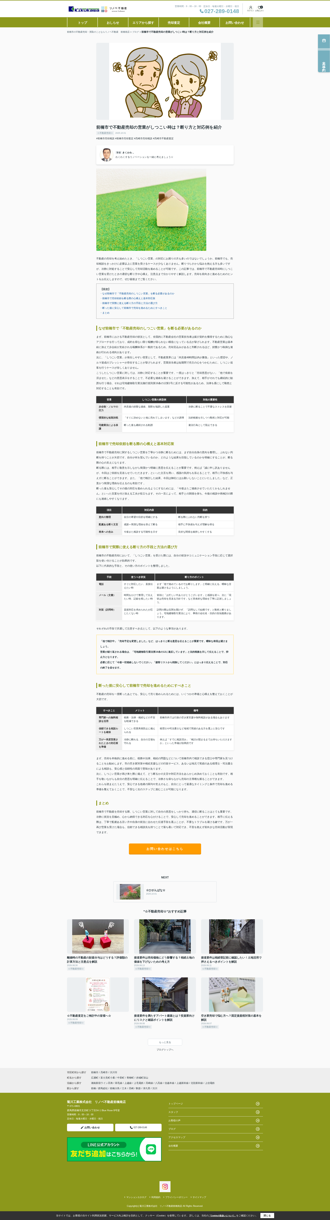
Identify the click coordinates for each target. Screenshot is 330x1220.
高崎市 (104, 1072)
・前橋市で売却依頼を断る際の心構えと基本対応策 (127, 298)
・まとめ (104, 312)
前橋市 (94, 1072)
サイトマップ (199, 1197)
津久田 (146, 1088)
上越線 (128, 1083)
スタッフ (173, 1112)
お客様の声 (174, 1120)
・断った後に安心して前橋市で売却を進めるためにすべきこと (133, 308)
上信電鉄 (210, 1083)
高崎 (131, 1088)
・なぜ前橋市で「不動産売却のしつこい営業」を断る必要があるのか (137, 293)
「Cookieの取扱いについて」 (222, 1215)
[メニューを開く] (258, 22)
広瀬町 (95, 1077)
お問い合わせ (235, 22)
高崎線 (150, 1083)
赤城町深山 (142, 1077)
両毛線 (119, 1083)
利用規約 (155, 1197)
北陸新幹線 (197, 1083)
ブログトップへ (165, 1049)
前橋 (93, 1088)
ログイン (250, 11)
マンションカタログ (136, 1197)
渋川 (154, 1088)
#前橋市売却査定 (124, 138)
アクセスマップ (176, 1137)
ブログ (172, 1129)
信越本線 (170, 1083)
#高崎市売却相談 (143, 138)
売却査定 (174, 22)
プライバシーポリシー (176, 1197)
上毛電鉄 (139, 1083)
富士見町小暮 (108, 1077)
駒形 (138, 1088)
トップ (82, 22)
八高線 (159, 1083)
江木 (124, 1088)
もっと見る (165, 1042)
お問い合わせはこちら (165, 849)
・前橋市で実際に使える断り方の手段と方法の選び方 (129, 303)
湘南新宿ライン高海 (102, 1083)
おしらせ (113, 22)
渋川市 (113, 1072)
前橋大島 (115, 1088)
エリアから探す (143, 22)
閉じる (267, 1215)
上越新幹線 (183, 1083)
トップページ (175, 1103)
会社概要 (204, 22)
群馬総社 (103, 1088)
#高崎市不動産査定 (163, 138)
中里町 (121, 1077)
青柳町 (131, 1077)
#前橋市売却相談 (105, 138)
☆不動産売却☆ (105, 133)
